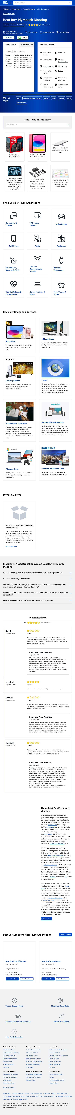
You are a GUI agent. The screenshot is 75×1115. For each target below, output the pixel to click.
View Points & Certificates (33, 1077)
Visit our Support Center (14, 1006)
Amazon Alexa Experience (53, 422)
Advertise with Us (55, 1052)
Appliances (61, 246)
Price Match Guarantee (14, 1037)
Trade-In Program (8, 1064)
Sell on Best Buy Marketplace (58, 1050)
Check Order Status (9, 1050)
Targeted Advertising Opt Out (63, 1096)
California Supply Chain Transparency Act (15, 1099)
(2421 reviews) (46, 25)
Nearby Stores (21, 102)
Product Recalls (7, 1061)
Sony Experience (13, 380)
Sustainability (53, 1083)
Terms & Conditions (17, 1093)
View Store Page (12, 979)
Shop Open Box (11, 546)
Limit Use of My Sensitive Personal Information (39, 1096)
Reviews (61, 98)
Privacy (27, 1093)
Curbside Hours (26, 45)
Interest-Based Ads (36, 1093)
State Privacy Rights (49, 1093)
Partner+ (52, 1067)
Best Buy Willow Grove (51, 961)
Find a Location (65, 935)
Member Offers (30, 1080)
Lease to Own (7, 1080)
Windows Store (12, 469)
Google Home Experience (16, 423)
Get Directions (26, 979)
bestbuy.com (46, 919)
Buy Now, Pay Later (8, 1083)
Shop (18, 98)
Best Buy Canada (8, 1087)
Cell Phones (13, 246)
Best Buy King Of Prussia (16, 961)
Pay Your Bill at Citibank (10, 1077)
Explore (46, 98)
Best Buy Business (55, 1064)
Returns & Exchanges (61, 1021)
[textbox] (19, 347)
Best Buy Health (54, 1058)
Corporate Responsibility (57, 1080)
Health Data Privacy (62, 1093)
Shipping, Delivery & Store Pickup (17, 1021)
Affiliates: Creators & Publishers (59, 1055)
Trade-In (45, 380)
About (69, 98)
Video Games (61, 224)
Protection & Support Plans (34, 1061)
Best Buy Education (55, 1061)
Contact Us (29, 1067)
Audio (37, 246)
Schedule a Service (31, 1055)
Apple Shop (10, 341)
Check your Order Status (60, 1006)
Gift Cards (6, 1067)
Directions (9, 37)
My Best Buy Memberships (34, 1074)
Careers (52, 1077)
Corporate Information (56, 1074)
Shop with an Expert (32, 1052)
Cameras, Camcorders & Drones (35, 268)
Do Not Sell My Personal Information (13, 1096)
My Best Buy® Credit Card (10, 1074)
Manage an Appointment (33, 1058)
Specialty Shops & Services (32, 98)
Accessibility (6, 1093)
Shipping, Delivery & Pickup (11, 1052)
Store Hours (11, 45)
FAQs (54, 98)
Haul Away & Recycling (33, 1064)
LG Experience (48, 339)
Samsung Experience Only (53, 468)
